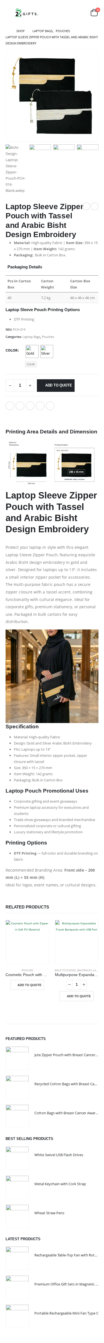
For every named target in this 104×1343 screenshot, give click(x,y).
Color (12, 350)
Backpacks (84, 970)
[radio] (32, 351)
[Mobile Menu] (9, 12)
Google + (40, 405)
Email (50, 405)
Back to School (65, 970)
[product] (27, 942)
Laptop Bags (31, 337)
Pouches (48, 337)
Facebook (10, 405)
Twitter (20, 405)
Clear (31, 364)
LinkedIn (30, 405)
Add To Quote (58, 385)
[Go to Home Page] (7, 31)
